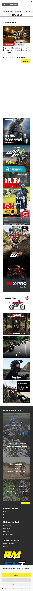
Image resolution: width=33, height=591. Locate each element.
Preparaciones (8, 534)
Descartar (16, 580)
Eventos (6, 531)
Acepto (16, 575)
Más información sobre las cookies (10, 588)
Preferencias (16, 585)
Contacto (6, 546)
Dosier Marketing (8, 543)
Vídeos (5, 518)
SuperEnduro (8, 44)
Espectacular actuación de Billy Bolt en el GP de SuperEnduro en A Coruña (16, 50)
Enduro (5, 512)
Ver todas (25, 503)
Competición (7, 525)
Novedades (6, 515)
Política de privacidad (25, 588)
